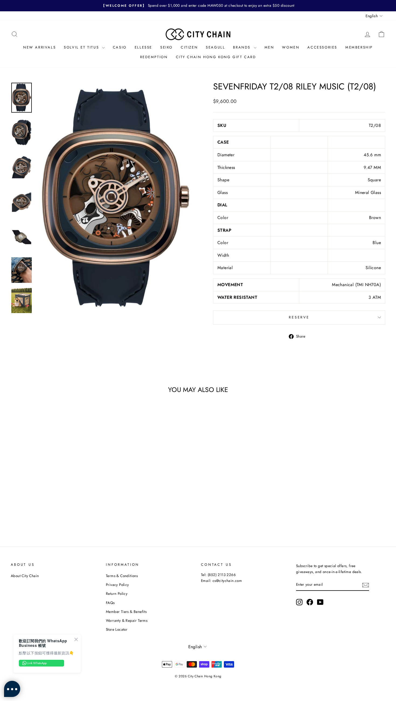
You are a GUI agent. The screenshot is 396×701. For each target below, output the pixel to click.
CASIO (120, 47)
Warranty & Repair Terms (126, 620)
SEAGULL (215, 47)
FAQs (110, 602)
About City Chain (25, 575)
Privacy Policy (117, 584)
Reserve (299, 317)
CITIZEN (189, 47)
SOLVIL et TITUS (82, 47)
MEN (269, 47)
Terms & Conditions (122, 575)
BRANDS (242, 47)
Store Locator (116, 629)
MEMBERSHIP (359, 47)
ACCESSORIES (322, 47)
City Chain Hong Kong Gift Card (216, 57)
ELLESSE (143, 47)
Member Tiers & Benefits (126, 611)
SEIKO (166, 47)
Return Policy (116, 593)
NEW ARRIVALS (39, 47)
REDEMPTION (154, 57)
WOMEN (290, 47)
